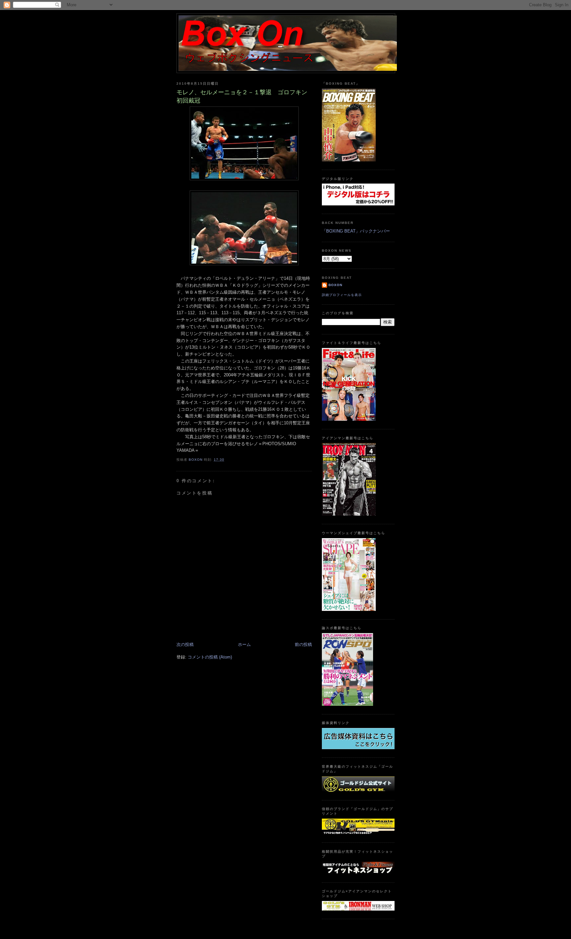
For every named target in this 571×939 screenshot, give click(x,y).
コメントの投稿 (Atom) (210, 657)
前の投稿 (303, 644)
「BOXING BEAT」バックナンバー (356, 231)
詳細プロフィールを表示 (342, 295)
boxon (335, 285)
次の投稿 (185, 644)
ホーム (244, 644)
